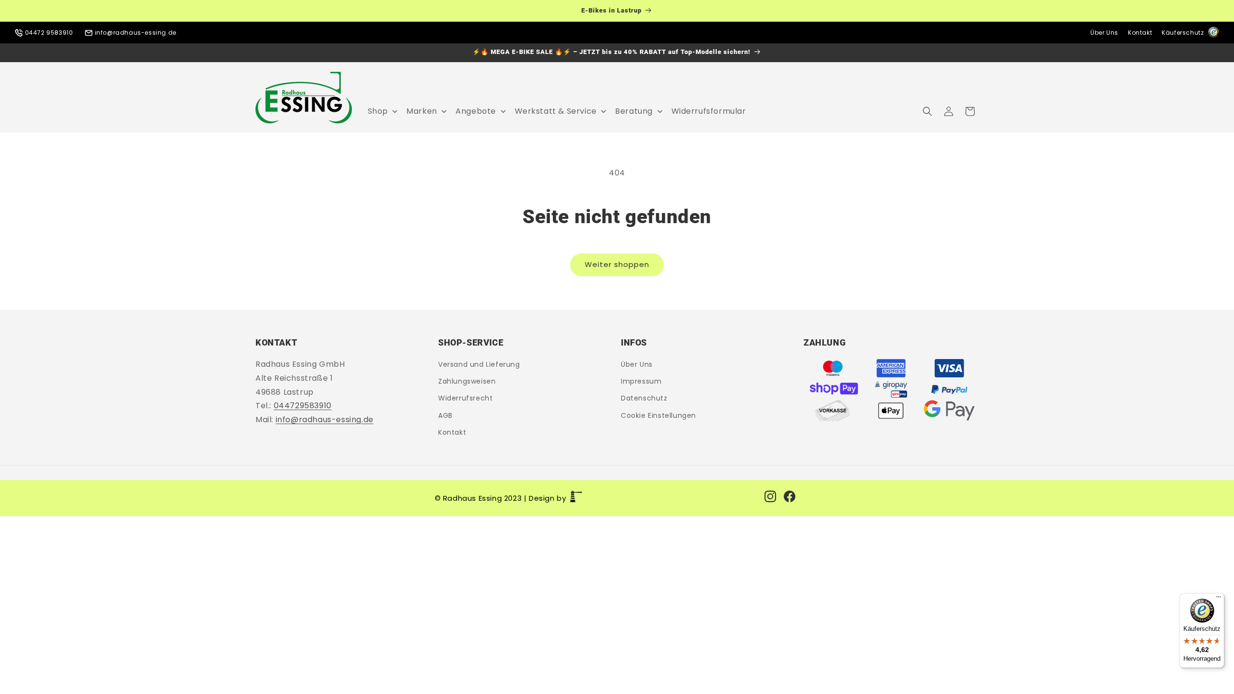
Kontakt (1140, 32)
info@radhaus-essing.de (134, 32)
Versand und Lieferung (479, 364)
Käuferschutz (1184, 32)
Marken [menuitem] (421, 111)
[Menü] (1218, 599)
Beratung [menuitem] (634, 111)
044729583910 (303, 406)
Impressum (641, 381)
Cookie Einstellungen (658, 415)
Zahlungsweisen (467, 381)
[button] (927, 111)
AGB (445, 415)
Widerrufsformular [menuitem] (708, 111)
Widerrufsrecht (465, 398)
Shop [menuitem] (378, 111)
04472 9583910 (49, 32)
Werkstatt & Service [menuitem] (556, 111)
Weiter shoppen (617, 264)
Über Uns (1104, 32)
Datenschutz (644, 398)
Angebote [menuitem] (476, 111)
